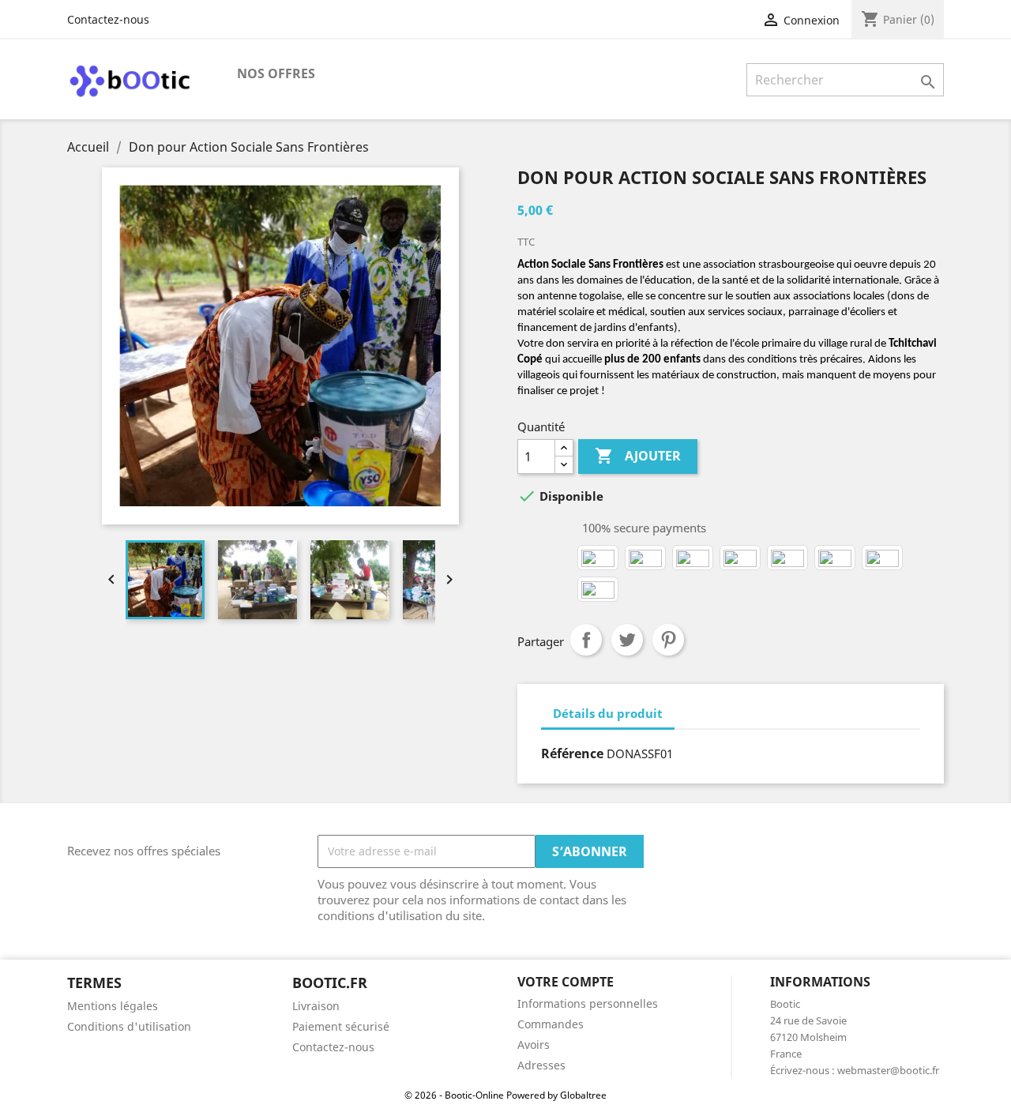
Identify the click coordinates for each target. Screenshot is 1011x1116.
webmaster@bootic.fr (888, 1070)
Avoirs (533, 1044)
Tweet (627, 640)
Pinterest (668, 640)
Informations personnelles (587, 1003)
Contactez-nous (108, 19)
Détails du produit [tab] (608, 713)
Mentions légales (112, 1005)
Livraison (316, 1005)
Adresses (541, 1065)
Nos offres (276, 73)
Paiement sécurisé (340, 1026)
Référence (572, 753)
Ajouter (638, 455)
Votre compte (565, 981)
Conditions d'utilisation (129, 1026)
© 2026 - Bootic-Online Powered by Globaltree (505, 1095)
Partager (586, 640)
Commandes (550, 1023)
